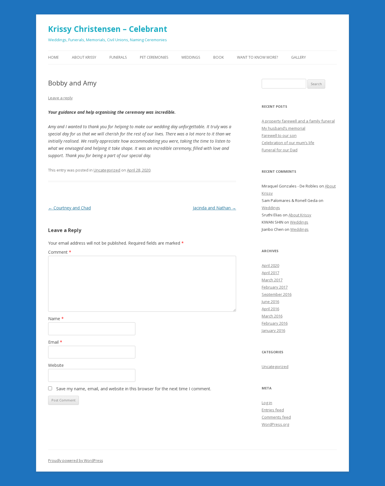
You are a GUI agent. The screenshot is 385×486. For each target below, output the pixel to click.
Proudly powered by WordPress (75, 460)
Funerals (118, 57)
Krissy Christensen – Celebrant (107, 28)
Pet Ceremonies (154, 57)
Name (56, 318)
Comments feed (276, 417)
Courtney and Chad (69, 208)
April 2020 (270, 265)
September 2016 (276, 294)
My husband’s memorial (283, 128)
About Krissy (84, 57)
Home (53, 57)
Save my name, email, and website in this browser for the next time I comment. (133, 389)
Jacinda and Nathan (214, 208)
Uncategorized (107, 170)
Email (55, 342)
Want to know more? (257, 57)
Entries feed (273, 410)
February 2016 (275, 323)
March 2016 (272, 316)
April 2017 (270, 272)
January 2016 (273, 330)
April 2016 (270, 308)
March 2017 (272, 280)
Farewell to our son (279, 135)
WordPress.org (275, 424)
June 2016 (270, 301)
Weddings (190, 57)
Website (56, 365)
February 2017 (275, 287)
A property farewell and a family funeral (298, 121)
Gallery (298, 57)
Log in (267, 402)
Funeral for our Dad (279, 150)
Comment (59, 252)
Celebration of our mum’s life (288, 142)
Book (218, 57)
